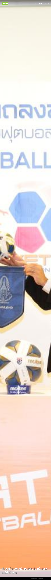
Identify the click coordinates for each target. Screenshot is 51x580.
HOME (29, 3)
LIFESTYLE (40, 3)
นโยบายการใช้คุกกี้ (41, 578)
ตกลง (45, 578)
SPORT (46, 3)
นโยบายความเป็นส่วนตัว (34, 578)
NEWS (34, 3)
